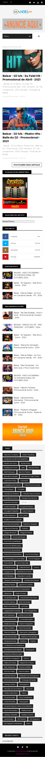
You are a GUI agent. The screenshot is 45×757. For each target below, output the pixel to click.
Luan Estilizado (10, 619)
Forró (6, 537)
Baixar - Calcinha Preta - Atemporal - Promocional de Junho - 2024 (26, 400)
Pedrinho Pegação (12, 658)
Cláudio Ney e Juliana (31, 494)
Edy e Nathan (28, 511)
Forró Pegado (34, 559)
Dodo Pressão (10, 507)
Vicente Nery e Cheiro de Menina (17, 706)
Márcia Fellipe (10, 632)
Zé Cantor (22, 719)
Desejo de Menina (29, 498)
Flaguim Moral (26, 533)
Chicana (21, 489)
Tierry (24, 693)
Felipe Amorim (10, 533)
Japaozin (8, 593)
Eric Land (23, 515)
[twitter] (34, 2)
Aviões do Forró (10, 468)
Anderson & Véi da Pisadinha (15, 459)
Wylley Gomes (27, 715)
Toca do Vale (9, 697)
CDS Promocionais (32, 485)
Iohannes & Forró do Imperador (17, 589)
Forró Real (8, 563)
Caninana (24, 481)
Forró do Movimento (12, 554)
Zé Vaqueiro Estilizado (13, 723)
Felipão (25, 528)
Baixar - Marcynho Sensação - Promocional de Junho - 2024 (27, 346)
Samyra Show (9, 676)
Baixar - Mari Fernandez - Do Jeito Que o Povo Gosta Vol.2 (26, 366)
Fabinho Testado (30, 524)
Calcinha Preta (10, 481)
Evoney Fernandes (11, 524)
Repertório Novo (27, 663)
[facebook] (30, 2)
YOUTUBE (13, 257)
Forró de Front (19, 537)
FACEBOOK (14, 236)
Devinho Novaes (11, 502)
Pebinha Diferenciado (13, 654)
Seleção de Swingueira (29, 676)
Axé (23, 468)
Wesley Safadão (10, 715)
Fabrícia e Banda (11, 528)
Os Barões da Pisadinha (14, 645)
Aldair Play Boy (28, 455)
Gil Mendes (8, 576)
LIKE (38, 236)
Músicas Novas (10, 641)
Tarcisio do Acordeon (13, 689)
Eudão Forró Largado (13, 520)
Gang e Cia (8, 572)
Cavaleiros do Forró (12, 485)
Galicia (36, 567)
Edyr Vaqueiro (10, 515)
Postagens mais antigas (27, 165)
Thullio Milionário (11, 693)
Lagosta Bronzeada (12, 611)
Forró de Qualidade (12, 541)
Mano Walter (9, 628)
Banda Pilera (34, 468)
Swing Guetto (9, 684)
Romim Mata (9, 671)
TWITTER (13, 243)
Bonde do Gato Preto (30, 476)
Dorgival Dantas (26, 507)
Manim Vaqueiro (26, 624)
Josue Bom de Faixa (28, 598)
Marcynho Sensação (28, 632)
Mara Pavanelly (25, 628)
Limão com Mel (25, 615)
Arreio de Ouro (10, 463)
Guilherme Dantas (31, 580)
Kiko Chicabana (10, 606)
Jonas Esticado (10, 598)
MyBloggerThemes (22, 754)
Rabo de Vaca (10, 663)
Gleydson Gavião (24, 576)
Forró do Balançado (12, 546)
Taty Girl (29, 689)
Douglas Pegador (11, 511)
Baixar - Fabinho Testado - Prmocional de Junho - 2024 (26, 389)
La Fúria (24, 606)
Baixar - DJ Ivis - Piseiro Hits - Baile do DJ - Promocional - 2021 (22, 137)
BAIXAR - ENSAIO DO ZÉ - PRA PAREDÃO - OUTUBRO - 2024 (28, 326)
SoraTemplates (21, 751)
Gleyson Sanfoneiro (12, 580)
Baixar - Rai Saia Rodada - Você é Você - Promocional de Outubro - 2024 (28, 315)
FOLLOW (37, 243)
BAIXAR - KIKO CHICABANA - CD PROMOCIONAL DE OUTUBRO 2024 (27, 275)
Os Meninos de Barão (13, 650)
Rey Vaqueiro (9, 667)
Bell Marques (9, 472)
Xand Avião (8, 719)
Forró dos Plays (32, 554)
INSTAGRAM (14, 250)
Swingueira (24, 684)
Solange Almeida (29, 680)
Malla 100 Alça (10, 624)
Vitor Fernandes (10, 710)
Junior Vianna (9, 602)
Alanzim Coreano (11, 455)
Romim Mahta (25, 667)
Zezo (28, 723)
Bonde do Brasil (10, 476)
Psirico (26, 658)
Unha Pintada (9, 702)
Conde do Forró (11, 498)
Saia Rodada (24, 671)
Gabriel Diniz (24, 567)
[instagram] (41, 2)
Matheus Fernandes (29, 637)
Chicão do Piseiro (11, 494)
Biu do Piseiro (24, 472)
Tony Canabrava (25, 697)
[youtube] (38, 2)
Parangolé (30, 650)
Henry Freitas (9, 585)
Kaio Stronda (24, 602)
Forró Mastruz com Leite (14, 559)
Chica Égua (8, 489)
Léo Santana (9, 615)
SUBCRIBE (37, 256)
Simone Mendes (11, 680)
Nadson (23, 641)
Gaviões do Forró (24, 572)
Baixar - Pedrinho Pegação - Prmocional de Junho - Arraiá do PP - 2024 (28, 412)
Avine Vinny (25, 463)
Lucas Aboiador (26, 619)
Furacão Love (9, 567)
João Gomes (21, 593)
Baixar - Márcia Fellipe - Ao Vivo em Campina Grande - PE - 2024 (28, 294)
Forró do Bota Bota (12, 550)
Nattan (33, 641)
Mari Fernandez (10, 637)
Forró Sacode (22, 563)
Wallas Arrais (26, 710)
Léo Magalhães (30, 611)
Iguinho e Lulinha (25, 585)
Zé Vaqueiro (35, 719)
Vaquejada (23, 702)
